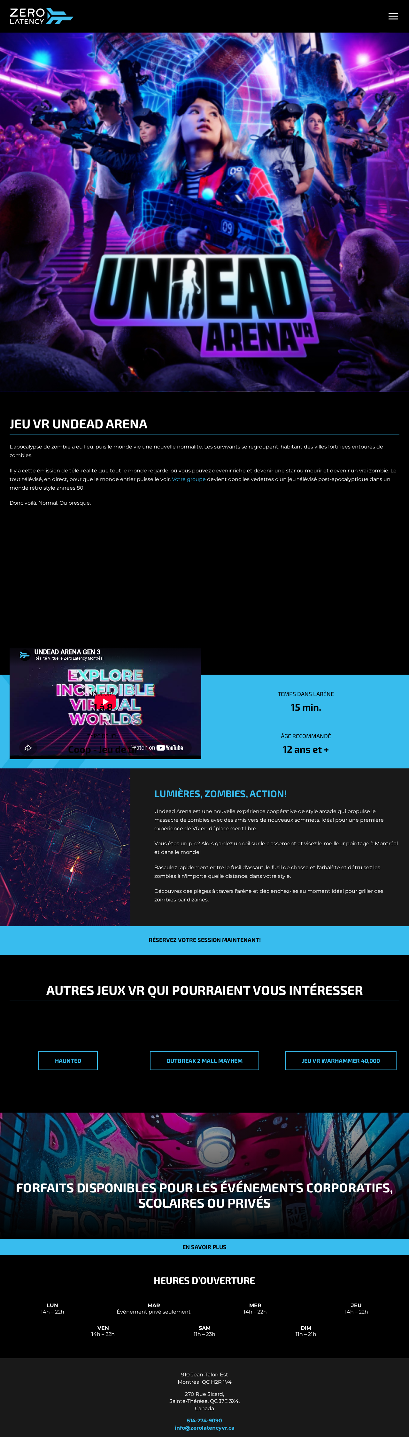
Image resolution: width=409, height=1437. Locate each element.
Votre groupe (189, 479)
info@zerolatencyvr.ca (205, 1428)
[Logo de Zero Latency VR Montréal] (41, 8)
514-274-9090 (204, 1421)
